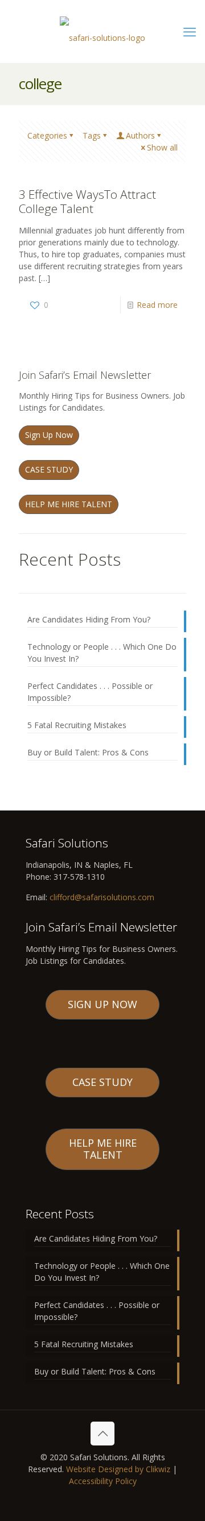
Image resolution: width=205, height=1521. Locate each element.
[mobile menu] (189, 31)
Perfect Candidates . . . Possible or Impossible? (90, 691)
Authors (140, 135)
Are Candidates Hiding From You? (88, 619)
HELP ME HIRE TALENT (68, 504)
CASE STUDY (49, 469)
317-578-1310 (78, 876)
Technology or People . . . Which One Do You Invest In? (102, 652)
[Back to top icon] (102, 1433)
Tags (92, 135)
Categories (47, 135)
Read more (157, 304)
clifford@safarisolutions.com (102, 897)
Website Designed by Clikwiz (118, 1469)
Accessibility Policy (103, 1481)
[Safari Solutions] (102, 35)
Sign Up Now (49, 434)
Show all (162, 147)
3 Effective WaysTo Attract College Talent (87, 201)
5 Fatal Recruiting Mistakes (76, 725)
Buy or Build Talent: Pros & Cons (88, 752)
